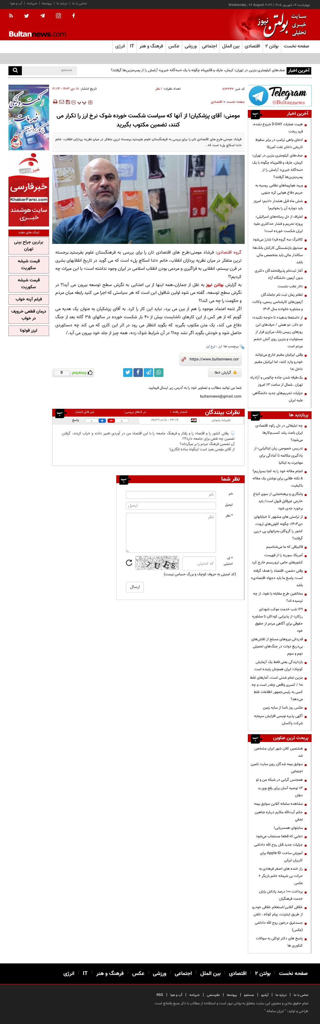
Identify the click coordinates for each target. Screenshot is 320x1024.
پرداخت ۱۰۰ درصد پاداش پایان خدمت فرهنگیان (281, 895)
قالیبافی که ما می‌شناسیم (284, 547)
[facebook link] (138, 372)
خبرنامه (32, 3)
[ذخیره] (68, 102)
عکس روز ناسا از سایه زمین (283, 707)
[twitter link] (127, 372)
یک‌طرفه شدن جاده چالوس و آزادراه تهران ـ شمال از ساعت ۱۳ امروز (276, 381)
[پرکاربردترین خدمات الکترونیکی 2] (28, 117)
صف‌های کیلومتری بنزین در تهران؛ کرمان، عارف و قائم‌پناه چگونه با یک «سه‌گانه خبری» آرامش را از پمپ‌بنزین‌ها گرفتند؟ (198, 70)
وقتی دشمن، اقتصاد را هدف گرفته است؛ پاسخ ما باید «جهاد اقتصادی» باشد (277, 578)
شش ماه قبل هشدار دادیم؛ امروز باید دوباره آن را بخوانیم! (278, 204)
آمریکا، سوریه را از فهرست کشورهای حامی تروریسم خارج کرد (277, 558)
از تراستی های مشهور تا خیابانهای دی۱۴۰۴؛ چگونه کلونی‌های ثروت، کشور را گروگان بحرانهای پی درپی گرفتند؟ (278, 527)
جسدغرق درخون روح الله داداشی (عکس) (279, 926)
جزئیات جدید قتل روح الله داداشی (278, 845)
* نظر (229, 515)
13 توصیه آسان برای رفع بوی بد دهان (280, 791)
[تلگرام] (280, 96)
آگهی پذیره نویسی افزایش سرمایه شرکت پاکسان (278, 719)
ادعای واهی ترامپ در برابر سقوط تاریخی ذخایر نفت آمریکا (279, 143)
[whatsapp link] (158, 372)
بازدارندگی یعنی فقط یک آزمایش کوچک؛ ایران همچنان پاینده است (278, 665)
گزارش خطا (223, 372)
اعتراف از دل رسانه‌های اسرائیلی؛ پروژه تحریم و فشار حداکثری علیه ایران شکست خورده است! (278, 224)
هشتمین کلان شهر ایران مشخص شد (278, 752)
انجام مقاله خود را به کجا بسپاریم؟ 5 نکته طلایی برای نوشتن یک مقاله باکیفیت (277, 478)
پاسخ (75, 420)
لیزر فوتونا (28, 330)
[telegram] (42, 16)
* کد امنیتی (228, 561)
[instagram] (58, 16)
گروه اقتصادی (229, 252)
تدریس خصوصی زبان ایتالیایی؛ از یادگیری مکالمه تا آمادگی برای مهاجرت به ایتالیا (278, 456)
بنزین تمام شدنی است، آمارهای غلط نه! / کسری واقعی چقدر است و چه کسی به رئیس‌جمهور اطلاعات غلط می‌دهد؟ (276, 688)
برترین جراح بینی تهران (28, 246)
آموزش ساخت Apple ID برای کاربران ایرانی (281, 856)
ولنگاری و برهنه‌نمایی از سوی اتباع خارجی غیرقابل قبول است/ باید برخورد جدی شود (278, 501)
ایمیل (229, 504)
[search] (15, 70)
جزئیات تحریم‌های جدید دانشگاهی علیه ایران (277, 396)
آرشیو (264, 995)
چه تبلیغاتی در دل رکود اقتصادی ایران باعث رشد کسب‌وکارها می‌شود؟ (279, 433)
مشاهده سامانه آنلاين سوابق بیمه (278, 804)
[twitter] (26, 16)
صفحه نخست (296, 46)
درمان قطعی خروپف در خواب (28, 315)
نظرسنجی (213, 995)
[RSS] (13, 16)
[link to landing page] (280, 24)
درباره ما (62, 3)
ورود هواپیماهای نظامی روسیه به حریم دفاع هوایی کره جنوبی (279, 189)
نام (231, 494)
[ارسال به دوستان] (61, 101)
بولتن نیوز (214, 285)
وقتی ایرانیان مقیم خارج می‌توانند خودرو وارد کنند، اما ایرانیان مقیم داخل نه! (279, 362)
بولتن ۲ (271, 46)
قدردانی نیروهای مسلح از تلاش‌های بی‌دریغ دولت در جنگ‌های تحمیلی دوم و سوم (277, 646)
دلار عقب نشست (290, 286)
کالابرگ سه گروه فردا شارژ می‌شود (278, 239)
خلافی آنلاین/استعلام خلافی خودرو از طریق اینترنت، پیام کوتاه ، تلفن (277, 910)
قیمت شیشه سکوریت (29, 265)
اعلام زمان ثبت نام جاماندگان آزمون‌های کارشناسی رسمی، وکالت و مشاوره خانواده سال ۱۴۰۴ (277, 302)
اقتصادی (216, 102)
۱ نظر (158, 89)
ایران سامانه (275, 1011)
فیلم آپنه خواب (29, 299)
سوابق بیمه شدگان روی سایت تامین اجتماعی (277, 767)
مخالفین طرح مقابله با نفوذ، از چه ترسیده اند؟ (278, 597)
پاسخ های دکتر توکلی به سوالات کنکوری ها (279, 942)
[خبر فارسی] (28, 189)
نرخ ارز (210, 346)
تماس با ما (79, 3)
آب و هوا (16, 3)
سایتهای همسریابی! (288, 828)
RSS (160, 995)
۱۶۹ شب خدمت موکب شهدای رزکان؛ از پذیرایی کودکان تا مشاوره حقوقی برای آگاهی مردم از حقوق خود (277, 620)
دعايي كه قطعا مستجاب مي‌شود (279, 836)
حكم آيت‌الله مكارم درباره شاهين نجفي (279, 815)
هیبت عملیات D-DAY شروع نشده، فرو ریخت (277, 127)
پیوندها (47, 3)
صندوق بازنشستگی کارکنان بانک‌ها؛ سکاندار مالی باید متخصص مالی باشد (277, 255)
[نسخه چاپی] (55, 101)
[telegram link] (148, 372)
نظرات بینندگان (222, 412)
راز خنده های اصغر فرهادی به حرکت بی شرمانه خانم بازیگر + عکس (280, 876)
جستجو (249, 995)
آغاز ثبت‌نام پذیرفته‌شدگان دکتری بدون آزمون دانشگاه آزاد (279, 274)
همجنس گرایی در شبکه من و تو (279, 780)
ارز (220, 346)
